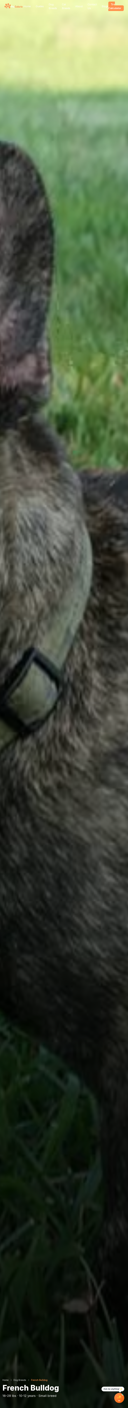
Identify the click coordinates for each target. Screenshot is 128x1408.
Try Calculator (114, 6)
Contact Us (92, 6)
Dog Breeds (53, 6)
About (79, 6)
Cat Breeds (66, 6)
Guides (40, 6)
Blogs (105, 6)
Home (27, 6)
